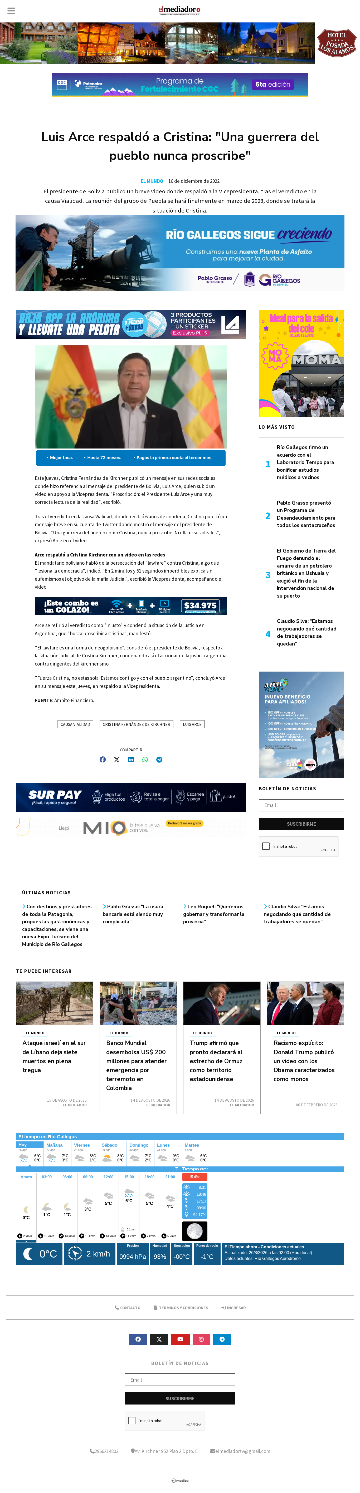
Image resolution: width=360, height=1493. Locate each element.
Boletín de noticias (287, 788)
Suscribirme (301, 824)
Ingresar (236, 1307)
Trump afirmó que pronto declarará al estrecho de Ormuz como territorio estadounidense (216, 1061)
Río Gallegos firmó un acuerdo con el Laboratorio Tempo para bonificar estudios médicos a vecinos (305, 462)
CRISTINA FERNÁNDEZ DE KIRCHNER (136, 724)
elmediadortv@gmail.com (242, 1451)
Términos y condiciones (183, 1307)
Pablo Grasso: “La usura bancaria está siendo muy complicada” (133, 914)
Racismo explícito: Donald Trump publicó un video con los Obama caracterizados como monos (304, 1061)
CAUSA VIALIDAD (75, 724)
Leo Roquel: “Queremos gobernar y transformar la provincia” (214, 914)
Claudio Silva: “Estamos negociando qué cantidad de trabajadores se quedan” (297, 914)
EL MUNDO (152, 181)
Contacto (129, 1307)
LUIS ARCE (192, 724)
